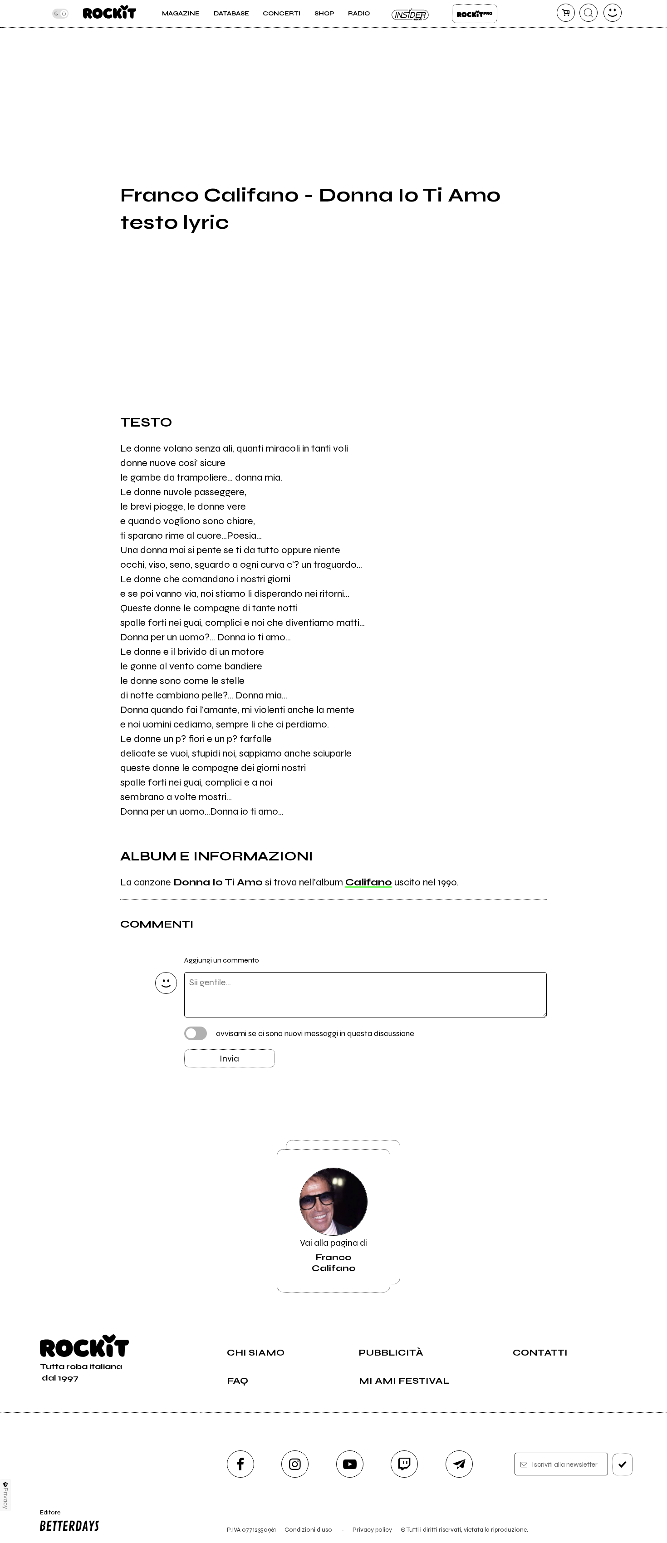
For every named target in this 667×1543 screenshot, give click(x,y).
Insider (410, 14)
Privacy (6, 1498)
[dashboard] (612, 13)
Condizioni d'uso (308, 1529)
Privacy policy (372, 1529)
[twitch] (404, 1464)
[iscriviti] (623, 1464)
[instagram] (295, 1464)
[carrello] (566, 13)
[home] (109, 13)
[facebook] (240, 1464)
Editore (47, 1516)
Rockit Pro (474, 13)
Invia (229, 1058)
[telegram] (459, 1464)
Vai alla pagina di (333, 1255)
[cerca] (588, 13)
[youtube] (349, 1464)
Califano (368, 882)
